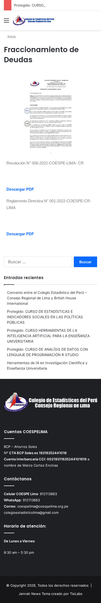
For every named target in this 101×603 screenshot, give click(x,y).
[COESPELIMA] (33, 20)
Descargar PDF (20, 189)
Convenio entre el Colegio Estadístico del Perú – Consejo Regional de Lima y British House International (47, 298)
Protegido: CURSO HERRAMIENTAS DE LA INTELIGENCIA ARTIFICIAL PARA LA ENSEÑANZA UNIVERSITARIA (48, 335)
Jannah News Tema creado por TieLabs (50, 594)
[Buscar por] (94, 22)
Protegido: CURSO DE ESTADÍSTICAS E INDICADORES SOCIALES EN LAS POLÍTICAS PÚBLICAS (45, 316)
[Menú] (6, 22)
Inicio (11, 36)
